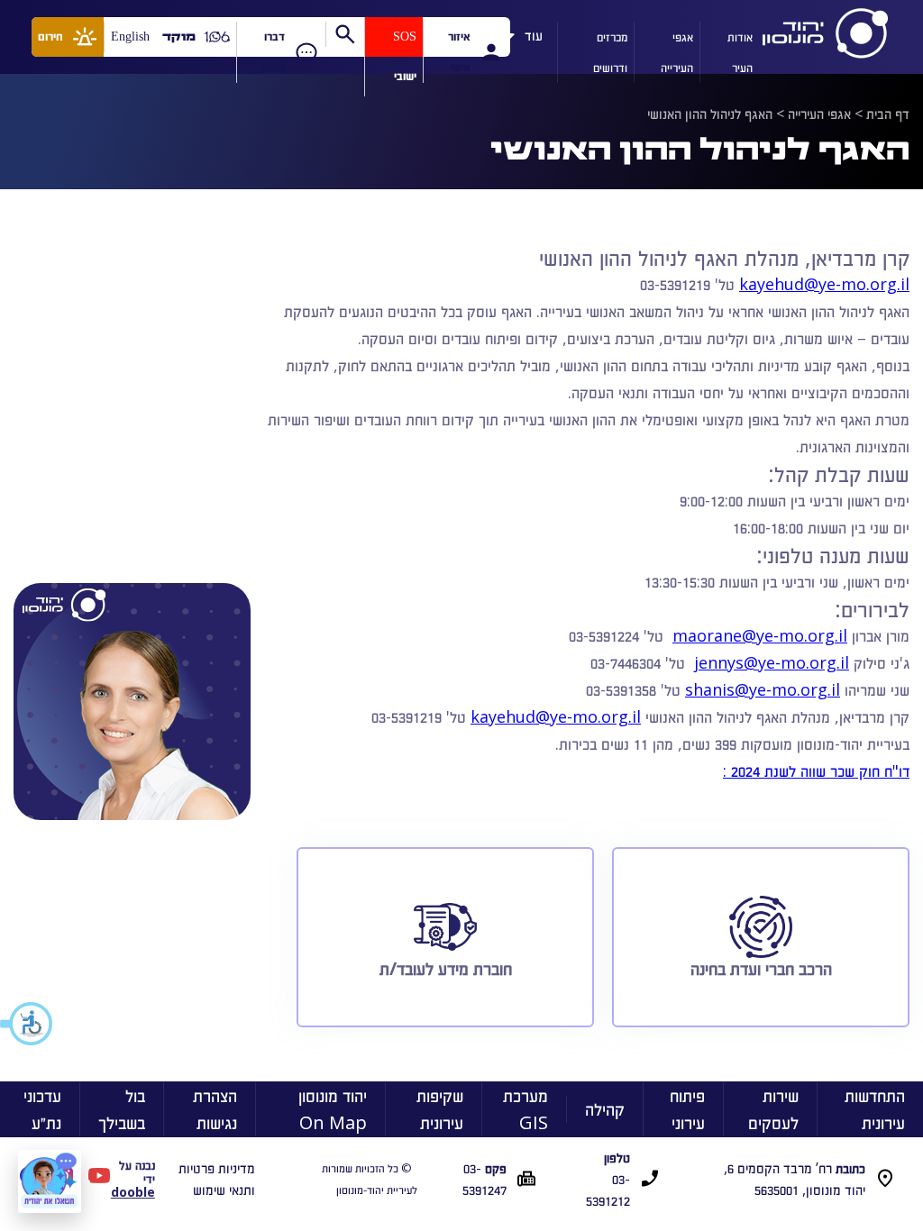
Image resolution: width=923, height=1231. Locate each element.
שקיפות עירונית (439, 1109)
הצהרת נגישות (215, 1109)
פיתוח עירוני (687, 1109)
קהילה (605, 1109)
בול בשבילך (121, 1109)
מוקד (179, 36)
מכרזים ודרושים (610, 52)
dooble (133, 1191)
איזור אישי (459, 52)
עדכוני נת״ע (42, 1109)
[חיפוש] (344, 34)
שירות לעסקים (773, 1109)
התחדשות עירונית (875, 1109)
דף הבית (887, 113)
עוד (534, 32)
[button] (27, 1023)
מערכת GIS (525, 1109)
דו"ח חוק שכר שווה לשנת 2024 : (816, 770)
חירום (50, 36)
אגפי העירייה (677, 52)
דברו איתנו (273, 52)
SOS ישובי (404, 56)
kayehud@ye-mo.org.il (824, 284)
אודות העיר (740, 52)
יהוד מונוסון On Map (332, 1109)
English (130, 36)
